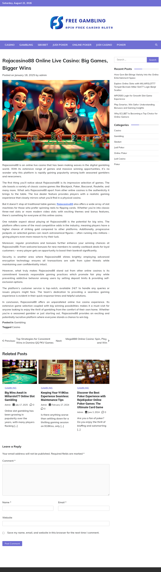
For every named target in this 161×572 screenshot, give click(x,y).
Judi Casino (104, 44)
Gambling (26, 44)
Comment (8, 460)
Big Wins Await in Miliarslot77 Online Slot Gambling (20, 396)
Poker (121, 44)
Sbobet (43, 44)
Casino (10, 44)
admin (43, 75)
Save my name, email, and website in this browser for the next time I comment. (53, 532)
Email (62, 502)
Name (6, 502)
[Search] (156, 44)
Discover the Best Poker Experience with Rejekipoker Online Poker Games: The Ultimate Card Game (91, 400)
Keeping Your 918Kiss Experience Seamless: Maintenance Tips (55, 396)
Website (7, 517)
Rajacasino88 (65, 204)
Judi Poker (60, 44)
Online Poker (81, 44)
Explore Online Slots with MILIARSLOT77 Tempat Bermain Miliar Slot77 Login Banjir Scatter (135, 86)
